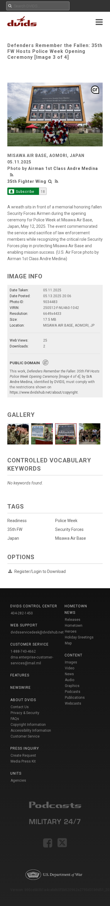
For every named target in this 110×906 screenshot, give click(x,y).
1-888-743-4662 (23, 651)
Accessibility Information (31, 730)
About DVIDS (23, 700)
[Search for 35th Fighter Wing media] (50, 181)
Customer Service (25, 736)
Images (71, 662)
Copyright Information (28, 725)
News (69, 674)
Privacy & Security (25, 713)
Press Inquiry (24, 748)
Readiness (17, 520)
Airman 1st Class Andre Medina (63, 168)
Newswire (20, 688)
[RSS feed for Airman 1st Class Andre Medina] (12, 175)
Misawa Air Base (70, 538)
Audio (69, 680)
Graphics (72, 686)
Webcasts (73, 703)
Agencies (18, 780)
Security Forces (69, 529)
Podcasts (72, 692)
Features (19, 675)
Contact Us (20, 707)
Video (69, 668)
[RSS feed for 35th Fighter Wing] (56, 181)
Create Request (23, 755)
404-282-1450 (22, 613)
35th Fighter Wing (26, 181)
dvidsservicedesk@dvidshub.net (37, 632)
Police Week (66, 520)
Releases (72, 620)
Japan (13, 538)
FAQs (15, 719)
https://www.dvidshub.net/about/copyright (44, 392)
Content (73, 655)
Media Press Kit (23, 761)
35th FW (14, 529)
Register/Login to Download (40, 571)
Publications (75, 698)
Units (15, 773)
